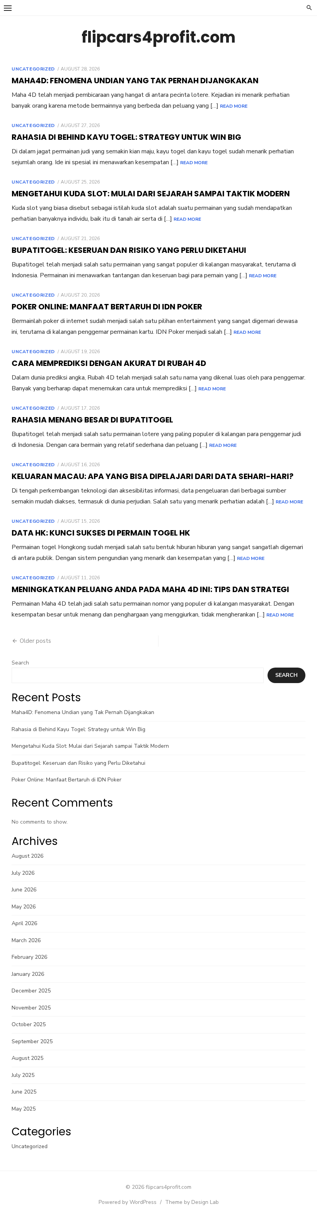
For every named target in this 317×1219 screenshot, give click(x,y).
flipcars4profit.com (158, 37)
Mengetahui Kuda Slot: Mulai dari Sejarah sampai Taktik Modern (151, 193)
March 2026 (26, 940)
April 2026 (24, 923)
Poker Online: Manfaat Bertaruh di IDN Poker (107, 306)
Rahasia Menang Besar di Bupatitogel (92, 419)
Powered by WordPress (128, 1202)
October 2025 (29, 1024)
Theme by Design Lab (192, 1202)
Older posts (35, 641)
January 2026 (28, 974)
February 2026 (29, 957)
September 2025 (32, 1041)
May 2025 (24, 1109)
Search (20, 662)
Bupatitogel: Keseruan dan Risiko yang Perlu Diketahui (129, 250)
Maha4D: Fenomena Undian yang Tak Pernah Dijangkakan (135, 80)
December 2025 (31, 990)
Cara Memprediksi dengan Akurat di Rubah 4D (109, 363)
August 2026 (27, 856)
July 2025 (23, 1075)
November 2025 (31, 1007)
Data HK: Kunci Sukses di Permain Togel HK (101, 532)
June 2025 (24, 1091)
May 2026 (24, 906)
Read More (233, 106)
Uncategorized (33, 69)
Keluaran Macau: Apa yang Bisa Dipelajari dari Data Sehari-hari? (152, 476)
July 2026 (23, 873)
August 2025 (27, 1058)
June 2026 (24, 889)
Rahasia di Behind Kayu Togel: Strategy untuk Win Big (126, 137)
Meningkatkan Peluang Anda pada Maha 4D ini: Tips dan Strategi (150, 589)
